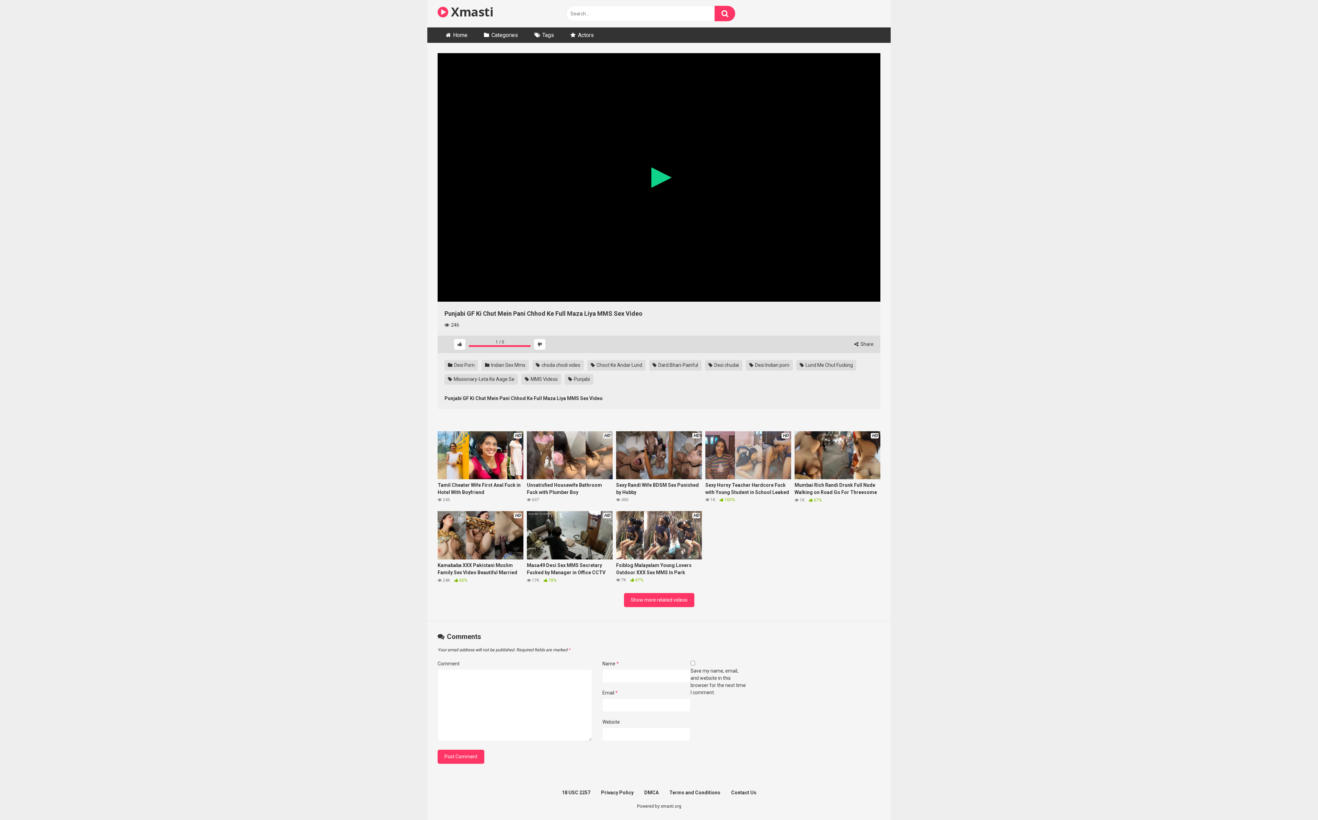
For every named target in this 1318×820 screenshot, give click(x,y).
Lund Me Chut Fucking (829, 365)
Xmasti (470, 11)
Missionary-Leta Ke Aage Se (484, 379)
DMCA (651, 792)
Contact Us (743, 792)
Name (610, 663)
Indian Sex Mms (507, 365)
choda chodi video (560, 365)
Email (610, 693)
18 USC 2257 (576, 792)
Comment (449, 663)
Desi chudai (726, 365)
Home (460, 35)
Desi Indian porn (771, 365)
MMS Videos (544, 379)
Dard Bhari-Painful (677, 365)
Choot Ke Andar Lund (619, 365)
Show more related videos (659, 600)
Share (866, 344)
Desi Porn (464, 365)
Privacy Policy (617, 792)
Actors (586, 35)
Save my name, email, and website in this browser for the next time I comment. (718, 681)
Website (611, 722)
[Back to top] (1295, 799)
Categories (505, 35)
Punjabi (581, 379)
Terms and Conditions (694, 792)
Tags (548, 35)
